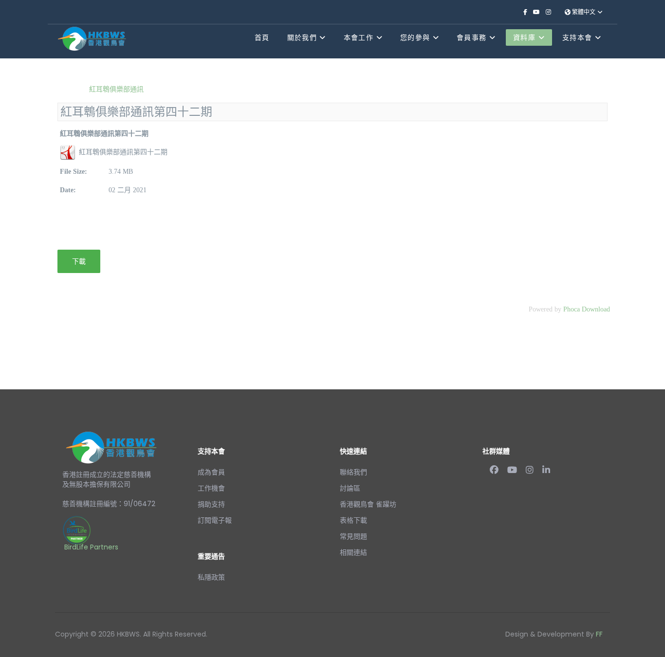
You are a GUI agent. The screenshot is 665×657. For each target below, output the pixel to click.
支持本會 (577, 37)
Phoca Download (586, 309)
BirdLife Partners (91, 547)
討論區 (350, 488)
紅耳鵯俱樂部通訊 (115, 89)
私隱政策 (211, 577)
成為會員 (211, 472)
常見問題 (353, 536)
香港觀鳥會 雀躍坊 (368, 504)
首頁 (262, 37)
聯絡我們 (353, 472)
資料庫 (524, 37)
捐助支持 (211, 504)
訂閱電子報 (215, 520)
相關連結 (353, 552)
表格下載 (353, 520)
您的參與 (415, 37)
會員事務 (471, 37)
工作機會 (211, 488)
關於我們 (302, 37)
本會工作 (358, 37)
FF (599, 634)
